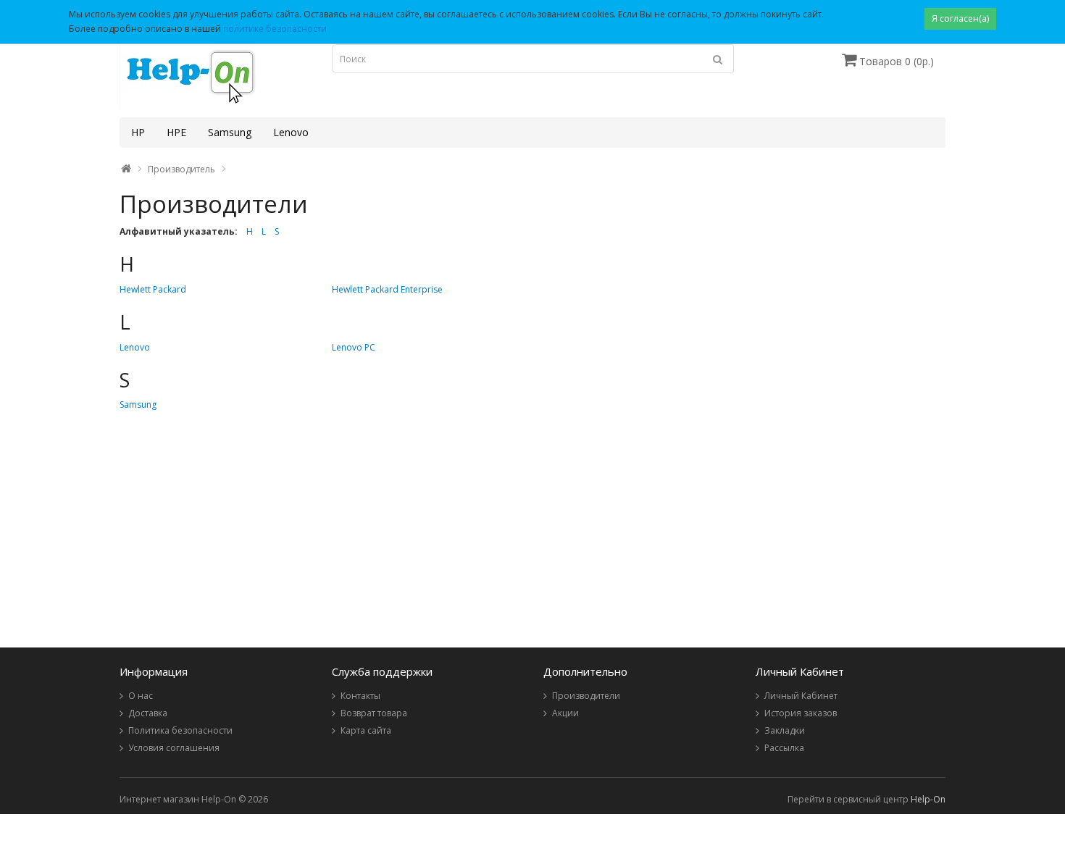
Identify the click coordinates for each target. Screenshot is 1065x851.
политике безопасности (275, 28)
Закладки (784, 730)
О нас (140, 695)
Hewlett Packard (153, 289)
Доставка (147, 713)
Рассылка (784, 748)
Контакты (360, 695)
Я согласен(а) (960, 18)
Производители (586, 695)
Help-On (928, 799)
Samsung (229, 132)
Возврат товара (374, 713)
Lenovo (291, 132)
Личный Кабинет (801, 695)
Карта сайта (366, 730)
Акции (565, 713)
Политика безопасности (180, 730)
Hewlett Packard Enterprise (387, 289)
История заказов (800, 713)
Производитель (181, 169)
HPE (176, 132)
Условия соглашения (174, 748)
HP (138, 132)
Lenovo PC (353, 347)
